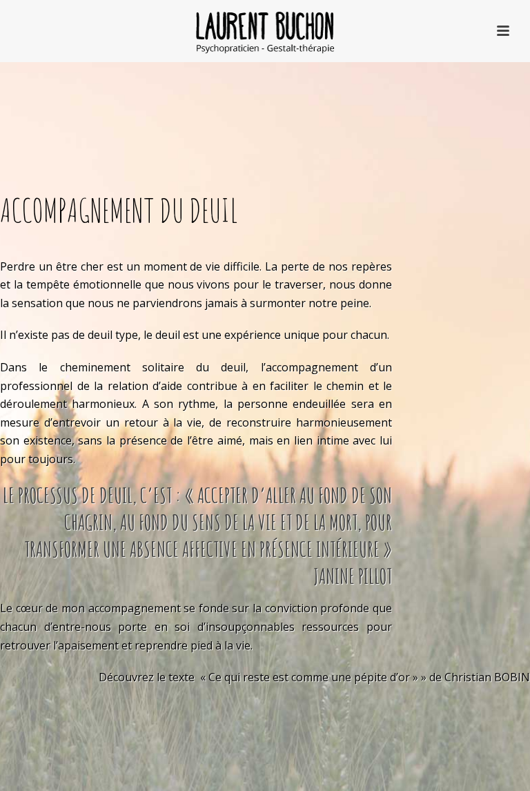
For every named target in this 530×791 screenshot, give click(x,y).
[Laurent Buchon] (265, 31)
